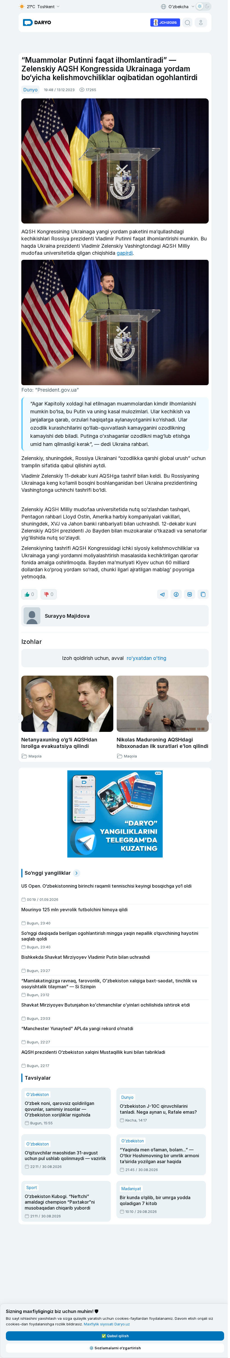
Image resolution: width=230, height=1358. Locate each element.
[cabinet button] (201, 22)
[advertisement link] (165, 22)
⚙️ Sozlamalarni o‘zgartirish (115, 1348)
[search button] (187, 22)
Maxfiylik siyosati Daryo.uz (107, 1324)
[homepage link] (37, 22)
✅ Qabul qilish (115, 1336)
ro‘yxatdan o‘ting (146, 658)
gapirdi (125, 253)
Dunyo (30, 90)
